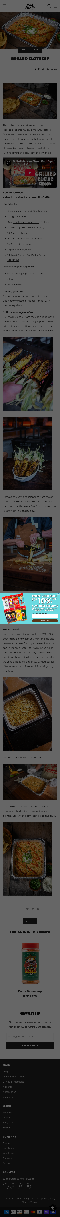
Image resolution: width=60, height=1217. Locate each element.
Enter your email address (39, 613)
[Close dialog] (58, 594)
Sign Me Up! (45, 620)
